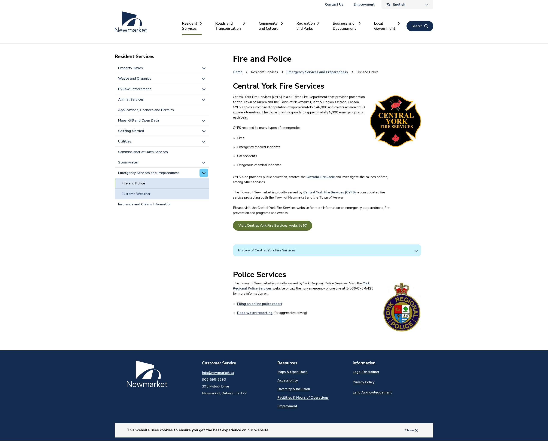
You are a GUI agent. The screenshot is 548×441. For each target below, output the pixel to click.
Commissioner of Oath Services (143, 152)
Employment (364, 4)
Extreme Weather (136, 194)
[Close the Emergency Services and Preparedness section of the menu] (204, 173)
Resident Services (189, 26)
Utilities (124, 141)
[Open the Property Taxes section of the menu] (204, 68)
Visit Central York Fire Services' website (270, 225)
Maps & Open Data (292, 372)
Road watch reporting (255, 312)
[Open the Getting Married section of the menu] (204, 131)
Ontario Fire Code (321, 177)
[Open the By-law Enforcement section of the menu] (204, 89)
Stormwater (128, 162)
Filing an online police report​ (259, 303)
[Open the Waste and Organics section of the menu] (204, 78)
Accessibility (287, 380)
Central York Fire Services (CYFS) (329, 192)
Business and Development (344, 26)
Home (237, 72)
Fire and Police (133, 183)
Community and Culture (268, 26)
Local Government (384, 26)
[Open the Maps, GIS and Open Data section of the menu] (204, 120)
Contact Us (334, 4)
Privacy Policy (363, 382)
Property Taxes (130, 68)
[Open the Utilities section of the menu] (204, 141)
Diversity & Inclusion (293, 389)
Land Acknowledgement (372, 392)
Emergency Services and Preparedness (148, 173)
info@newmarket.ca (218, 372)
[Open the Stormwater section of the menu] (204, 162)
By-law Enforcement (134, 89)
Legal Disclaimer (366, 372)
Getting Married (131, 131)
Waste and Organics (134, 78)
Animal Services (131, 99)
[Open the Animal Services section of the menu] (204, 99)
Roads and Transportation (228, 26)
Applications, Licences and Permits (146, 110)
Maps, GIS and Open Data (138, 120)
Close (409, 430)
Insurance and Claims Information (144, 204)
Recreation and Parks (305, 26)
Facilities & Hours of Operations (303, 397)
